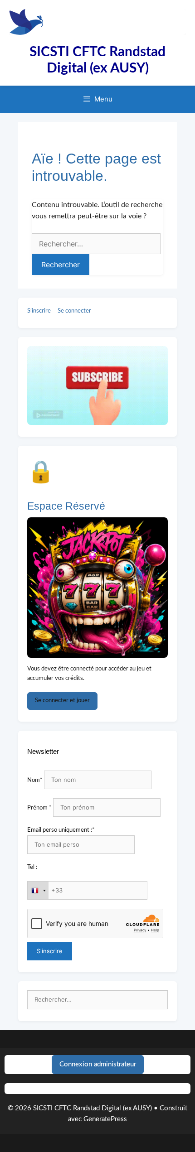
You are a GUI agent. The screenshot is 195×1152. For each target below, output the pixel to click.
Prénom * (39, 808)
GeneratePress (105, 1119)
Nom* (35, 780)
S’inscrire (39, 311)
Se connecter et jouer (62, 701)
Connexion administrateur (97, 1064)
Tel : (32, 867)
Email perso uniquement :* (61, 830)
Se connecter (74, 311)
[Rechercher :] (97, 1000)
